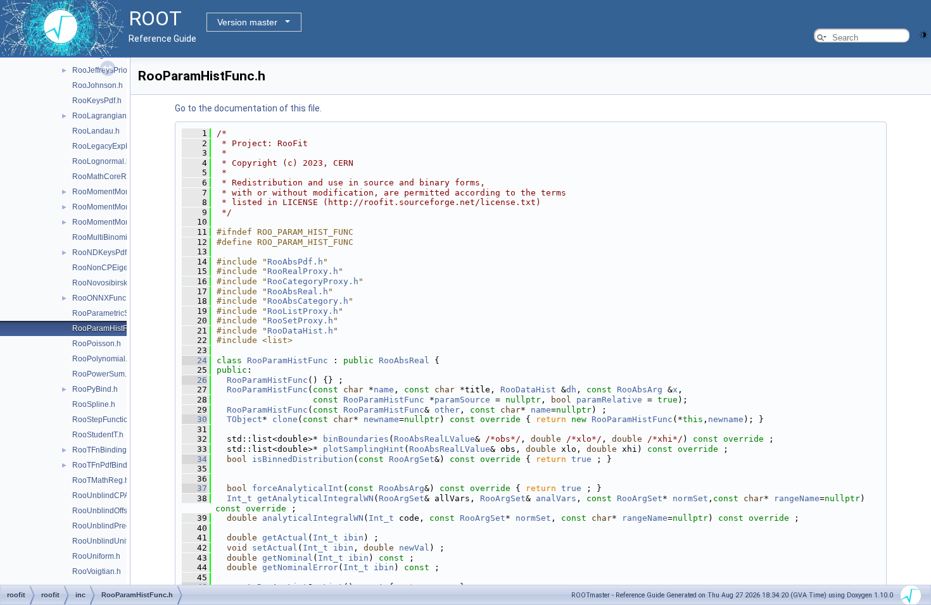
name (384, 389)
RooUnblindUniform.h (110, 541)
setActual (275, 547)
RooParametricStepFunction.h (124, 313)
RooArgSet (411, 459)
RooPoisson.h (96, 343)
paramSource (462, 399)
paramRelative (609, 399)
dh (571, 389)
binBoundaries (356, 439)
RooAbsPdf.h (295, 261)
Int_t (239, 498)
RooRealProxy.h (302, 271)
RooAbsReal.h (297, 291)
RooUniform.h (96, 556)
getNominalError (300, 567)
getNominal (287, 558)
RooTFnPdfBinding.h (108, 465)
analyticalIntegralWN (313, 518)
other (447, 410)
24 (194, 360)
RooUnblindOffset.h (106, 510)
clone (285, 419)
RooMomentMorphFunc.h (116, 207)
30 (194, 419)
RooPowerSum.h (101, 374)
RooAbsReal (404, 360)
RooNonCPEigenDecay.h (116, 267)
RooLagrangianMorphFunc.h (122, 115)
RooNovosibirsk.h (103, 282)
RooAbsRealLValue (434, 439)
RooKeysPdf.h (97, 100)
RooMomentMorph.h (107, 191)
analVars (556, 498)
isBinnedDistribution (302, 459)
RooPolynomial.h (102, 358)
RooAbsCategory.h (307, 301)
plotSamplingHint (363, 449)
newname (381, 419)
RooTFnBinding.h (102, 450)
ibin (353, 537)
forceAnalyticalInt (297, 488)
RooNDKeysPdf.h (102, 252)
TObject (244, 419)
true (581, 459)
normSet (690, 498)
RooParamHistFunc (287, 360)
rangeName (797, 498)
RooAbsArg (639, 389)
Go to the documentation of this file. (248, 108)
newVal (414, 547)
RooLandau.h (96, 131)
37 (194, 488)
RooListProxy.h (302, 311)
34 (194, 459)
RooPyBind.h (95, 389)
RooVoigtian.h (96, 571)
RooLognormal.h (101, 161)
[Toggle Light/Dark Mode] (923, 33)
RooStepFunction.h (105, 419)
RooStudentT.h (98, 434)
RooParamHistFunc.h (109, 328)
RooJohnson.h (97, 85)
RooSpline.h (93, 404)
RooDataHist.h (300, 330)
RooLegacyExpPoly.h (109, 146)
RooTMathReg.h (100, 480)
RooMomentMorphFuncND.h (122, 222)
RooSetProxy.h (300, 320)
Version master (247, 22)
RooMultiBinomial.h (106, 237)
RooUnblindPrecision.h (112, 525)
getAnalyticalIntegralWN (315, 498)
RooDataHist (528, 389)
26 (194, 380)
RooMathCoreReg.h (107, 176)
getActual (285, 537)
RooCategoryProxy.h (312, 281)
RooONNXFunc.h (102, 298)
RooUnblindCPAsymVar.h (116, 495)
